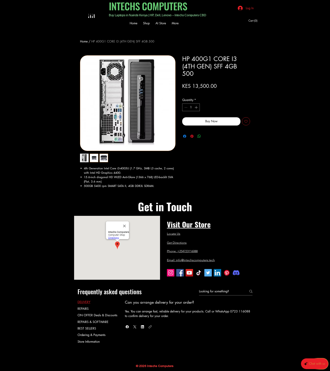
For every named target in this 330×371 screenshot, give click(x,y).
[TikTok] (198, 272)
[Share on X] (206, 136)
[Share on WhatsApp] (199, 136)
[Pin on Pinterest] (192, 136)
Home (84, 41)
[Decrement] (185, 107)
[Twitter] (208, 272)
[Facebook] (180, 272)
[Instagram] (170, 272)
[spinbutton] (191, 107)
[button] (253, 20)
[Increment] (196, 107)
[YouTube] (189, 272)
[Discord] (236, 272)
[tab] (97, 302)
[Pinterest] (227, 272)
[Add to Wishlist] (246, 121)
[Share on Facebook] (184, 136)
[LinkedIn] (217, 272)
